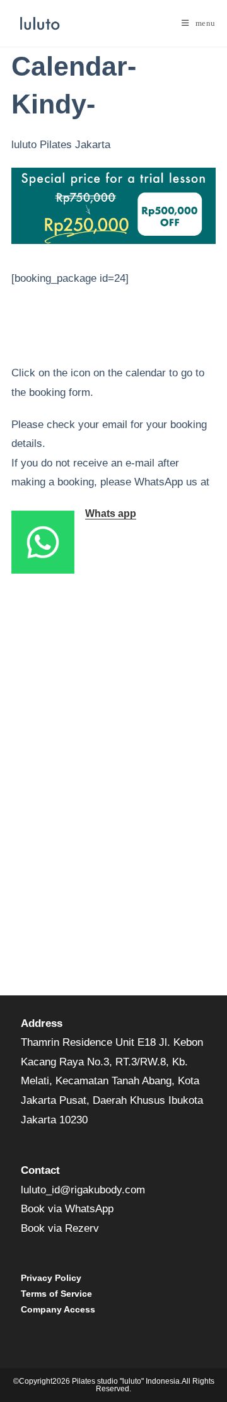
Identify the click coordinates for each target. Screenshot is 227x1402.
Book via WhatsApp (67, 1209)
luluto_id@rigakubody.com (83, 1190)
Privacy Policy (51, 1278)
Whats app (110, 513)
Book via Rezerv (60, 1228)
